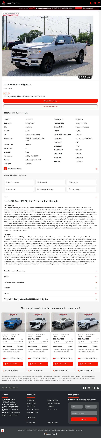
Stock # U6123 (55, 335)
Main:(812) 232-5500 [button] (11, 407)
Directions (30, 400)
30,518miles (94, 341)
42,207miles (18, 341)
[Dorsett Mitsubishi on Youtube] (92, 387)
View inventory (53, 400)
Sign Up (84, 419)
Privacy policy (52, 409)
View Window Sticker (15, 169)
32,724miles (43, 341)
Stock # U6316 (80, 335)
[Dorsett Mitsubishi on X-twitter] (88, 387)
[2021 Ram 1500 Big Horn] (63, 322)
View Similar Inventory (50, 106)
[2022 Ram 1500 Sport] (13, 322)
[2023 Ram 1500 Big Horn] (38, 322)
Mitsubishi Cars (53, 422)
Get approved (31, 403)
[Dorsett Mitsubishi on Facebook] (83, 387)
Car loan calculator (54, 403)
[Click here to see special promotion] (50, 8)
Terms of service (32, 412)
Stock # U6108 (5, 335)
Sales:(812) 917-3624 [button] (11, 409)
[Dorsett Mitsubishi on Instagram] (97, 387)
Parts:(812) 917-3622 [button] (11, 415)
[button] (91, 3)
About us (51, 406)
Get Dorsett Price (12, 364)
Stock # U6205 (30, 335)
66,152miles (69, 341)
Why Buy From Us (33, 409)
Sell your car (31, 406)
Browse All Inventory (50, 101)
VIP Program (31, 422)
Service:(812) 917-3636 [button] (12, 412)
